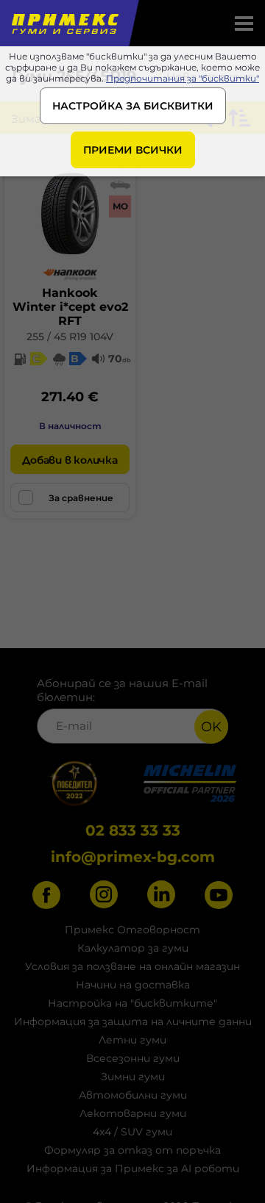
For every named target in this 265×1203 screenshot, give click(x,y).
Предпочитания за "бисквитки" (182, 78)
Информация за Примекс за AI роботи (132, 1168)
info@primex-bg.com (133, 857)
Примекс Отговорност (132, 929)
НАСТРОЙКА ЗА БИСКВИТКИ (132, 105)
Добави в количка (69, 460)
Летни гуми (132, 1039)
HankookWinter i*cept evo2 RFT (70, 307)
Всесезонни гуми (133, 1058)
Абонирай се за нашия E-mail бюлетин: (122, 690)
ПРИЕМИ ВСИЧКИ (133, 150)
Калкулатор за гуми (132, 948)
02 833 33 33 (132, 830)
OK (211, 727)
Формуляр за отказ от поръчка (132, 1150)
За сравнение (81, 497)
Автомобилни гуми (133, 1095)
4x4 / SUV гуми (132, 1131)
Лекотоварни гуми (133, 1113)
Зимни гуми (133, 1076)
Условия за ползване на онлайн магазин (132, 966)
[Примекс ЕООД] (63, 23)
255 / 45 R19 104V (69, 336)
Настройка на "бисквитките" (132, 1003)
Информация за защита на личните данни (133, 1021)
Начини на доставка (133, 984)
